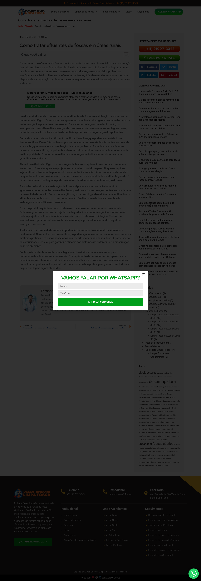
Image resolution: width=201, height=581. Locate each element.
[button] (143, 275)
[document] (100, 290)
